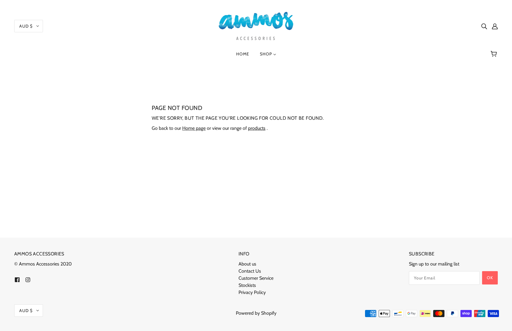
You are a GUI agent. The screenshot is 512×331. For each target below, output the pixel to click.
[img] (484, 26)
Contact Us (250, 271)
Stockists (247, 285)
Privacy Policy (252, 292)
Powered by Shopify (256, 313)
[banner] (256, 25)
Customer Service (256, 278)
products (256, 128)
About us (247, 264)
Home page (194, 128)
